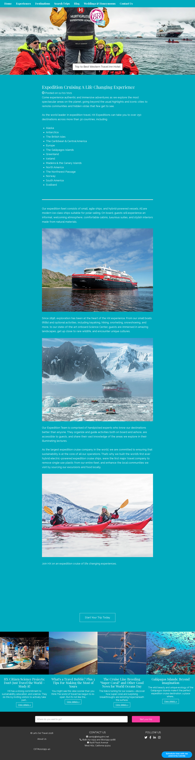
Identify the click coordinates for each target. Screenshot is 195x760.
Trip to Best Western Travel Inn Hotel (97, 66)
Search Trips (62, 3)
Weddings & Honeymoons (99, 3)
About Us (41, 739)
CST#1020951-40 (42, 749)
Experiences (23, 3)
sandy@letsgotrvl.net (99, 736)
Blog (77, 3)
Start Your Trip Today (97, 617)
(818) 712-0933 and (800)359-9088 (98, 739)
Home (8, 3)
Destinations (42, 3)
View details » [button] (24, 705)
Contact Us (126, 3)
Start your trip (146, 719)
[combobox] (81, 719)
